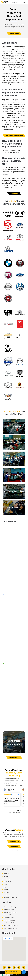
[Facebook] (4, 967)
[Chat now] (24, 972)
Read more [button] (9, 803)
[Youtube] (9, 967)
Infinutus (17, 974)
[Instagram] (14, 967)
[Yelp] (18, 967)
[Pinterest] (23, 967)
